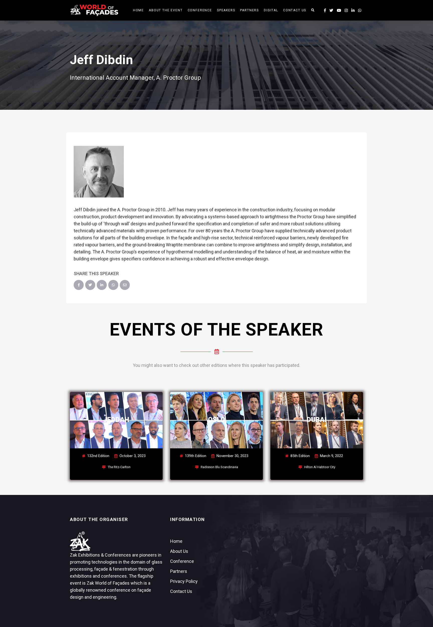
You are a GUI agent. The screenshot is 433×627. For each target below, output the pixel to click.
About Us (179, 551)
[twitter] (331, 10)
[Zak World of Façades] (94, 10)
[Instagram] (346, 10)
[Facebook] (79, 285)
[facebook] (325, 10)
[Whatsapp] (359, 10)
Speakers (226, 10)
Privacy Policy (184, 581)
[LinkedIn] (102, 285)
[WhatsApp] (113, 285)
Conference (200, 10)
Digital (271, 10)
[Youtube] (339, 10)
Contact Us (294, 10)
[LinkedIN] (353, 10)
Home (138, 10)
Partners (249, 10)
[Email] (125, 285)
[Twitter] (90, 285)
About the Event (165, 10)
